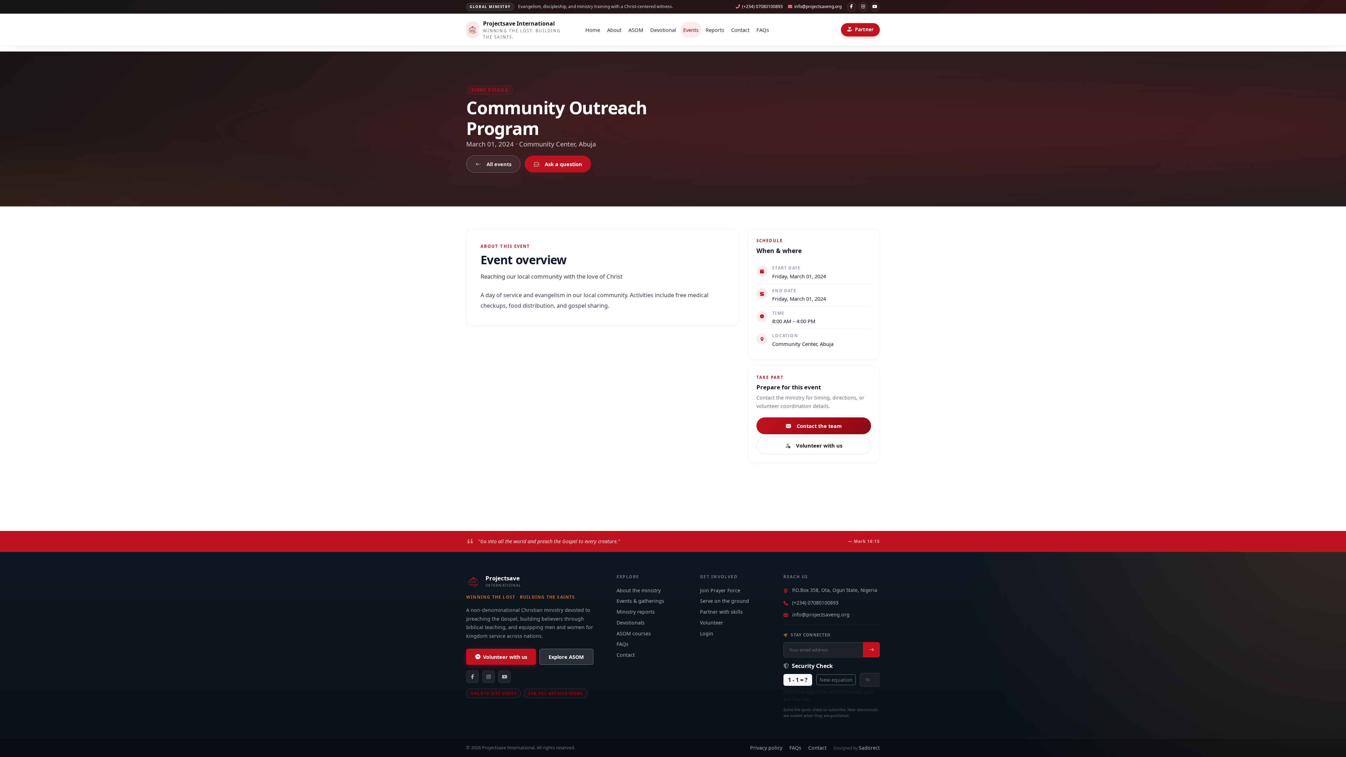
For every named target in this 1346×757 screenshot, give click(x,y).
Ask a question (563, 164)
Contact (740, 29)
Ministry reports (636, 611)
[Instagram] (488, 676)
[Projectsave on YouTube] (875, 7)
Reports (715, 29)
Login (706, 633)
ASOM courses (634, 633)
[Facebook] (472, 676)
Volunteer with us (819, 445)
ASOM (635, 29)
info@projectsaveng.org (821, 614)
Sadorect (869, 747)
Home (592, 29)
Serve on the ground (724, 601)
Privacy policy (766, 747)
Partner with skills (721, 611)
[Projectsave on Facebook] (851, 7)
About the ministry (639, 590)
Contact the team (819, 425)
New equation (836, 679)
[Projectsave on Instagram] (863, 7)
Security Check (811, 666)
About (614, 29)
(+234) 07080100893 (815, 602)
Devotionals (631, 622)
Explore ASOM (566, 657)
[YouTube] (504, 676)
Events (691, 29)
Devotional (663, 29)
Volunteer (711, 622)
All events (499, 164)
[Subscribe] (871, 649)
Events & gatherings (640, 601)
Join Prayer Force (720, 590)
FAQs (762, 29)
